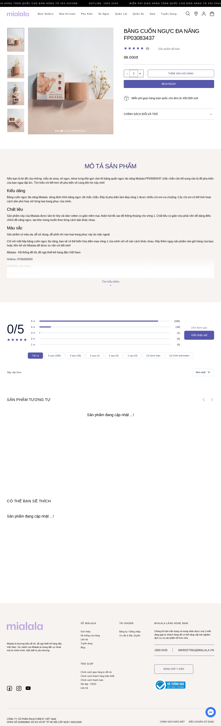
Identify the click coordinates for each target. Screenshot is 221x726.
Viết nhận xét (199, 335)
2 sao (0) (114, 355)
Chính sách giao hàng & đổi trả (96, 672)
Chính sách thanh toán (92, 680)
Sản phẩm (13, 234)
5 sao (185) (54, 355)
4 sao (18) (75, 355)
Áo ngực (104, 13)
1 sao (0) (132, 355)
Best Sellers (46, 13)
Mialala (140, 178)
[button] (109, 81)
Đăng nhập (135, 631)
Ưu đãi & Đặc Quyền (129, 635)
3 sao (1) (95, 355)
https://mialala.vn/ (29, 273)
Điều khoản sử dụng (201, 721)
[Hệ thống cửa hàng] (196, 14)
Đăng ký (123, 631)
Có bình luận (153, 355)
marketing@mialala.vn (196, 650)
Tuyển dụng (169, 13)
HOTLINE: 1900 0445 (103, 3)
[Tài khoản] (204, 14)
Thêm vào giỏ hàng (181, 73)
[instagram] (18, 688)
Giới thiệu (85, 631)
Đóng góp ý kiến (174, 669)
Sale (153, 13)
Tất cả (35, 355)
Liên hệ (84, 639)
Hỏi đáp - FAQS (88, 684)
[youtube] (28, 688)
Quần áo (138, 13)
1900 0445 (160, 650)
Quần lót (121, 13)
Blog (83, 647)
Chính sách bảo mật (172, 721)
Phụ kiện (87, 13)
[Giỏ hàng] (212, 14)
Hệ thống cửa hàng (19, 266)
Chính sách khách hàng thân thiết (97, 676)
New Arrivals (67, 13)
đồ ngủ (42, 252)
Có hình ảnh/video (179, 355)
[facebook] (9, 688)
